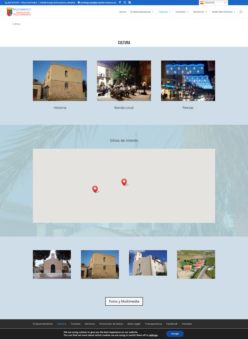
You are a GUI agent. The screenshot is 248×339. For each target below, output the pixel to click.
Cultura (163, 11)
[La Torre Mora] (100, 277)
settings (153, 335)
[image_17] (148, 274)
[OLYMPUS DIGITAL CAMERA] (52, 277)
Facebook (171, 323)
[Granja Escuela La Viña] (196, 277)
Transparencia (153, 323)
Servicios (198, 11)
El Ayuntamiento (140, 11)
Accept (175, 333)
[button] (125, 182)
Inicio (122, 11)
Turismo (180, 11)
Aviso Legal (133, 323)
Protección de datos (111, 323)
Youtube (187, 323)
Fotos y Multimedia (124, 301)
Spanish (209, 2)
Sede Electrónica (222, 11)
